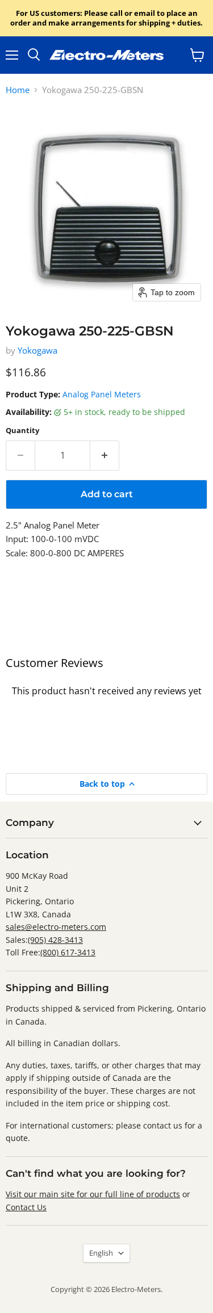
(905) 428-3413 (55, 939)
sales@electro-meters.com (56, 926)
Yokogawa (37, 350)
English (101, 1253)
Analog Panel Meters (101, 394)
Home (18, 90)
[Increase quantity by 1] (104, 455)
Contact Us (26, 1207)
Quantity (22, 430)
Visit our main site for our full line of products (93, 1194)
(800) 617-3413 (67, 952)
